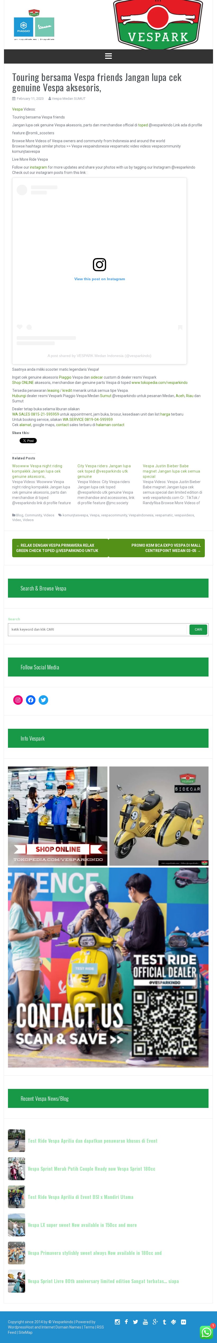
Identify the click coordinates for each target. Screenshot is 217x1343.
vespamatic (164, 515)
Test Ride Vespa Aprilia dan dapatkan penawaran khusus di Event (92, 1140)
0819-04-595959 (99, 419)
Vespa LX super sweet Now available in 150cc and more (82, 1224)
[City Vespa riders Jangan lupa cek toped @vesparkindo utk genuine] (110, 484)
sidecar (97, 377)
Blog (19, 515)
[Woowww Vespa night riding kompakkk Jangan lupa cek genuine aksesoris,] (45, 484)
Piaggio (65, 377)
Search (14, 619)
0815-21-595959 (45, 414)
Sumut (105, 396)
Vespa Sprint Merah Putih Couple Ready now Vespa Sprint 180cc (91, 1168)
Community (33, 515)
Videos (48, 515)
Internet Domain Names (61, 1327)
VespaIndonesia (141, 515)
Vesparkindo (62, 1322)
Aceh (180, 396)
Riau (189, 396)
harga (165, 414)
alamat (25, 425)
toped (143, 125)
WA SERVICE (73, 419)
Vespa (17, 109)
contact (62, 425)
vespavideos (184, 515)
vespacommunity (114, 515)
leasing (53, 390)
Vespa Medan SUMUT (68, 99)
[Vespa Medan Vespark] (34, 24)
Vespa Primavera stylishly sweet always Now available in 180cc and (95, 1252)
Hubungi (19, 396)
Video (16, 520)
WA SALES (21, 414)
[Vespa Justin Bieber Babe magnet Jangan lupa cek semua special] (175, 484)
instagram (38, 167)
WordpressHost (21, 1327)
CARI (198, 629)
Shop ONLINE (23, 382)
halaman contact (110, 425)
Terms (89, 1327)
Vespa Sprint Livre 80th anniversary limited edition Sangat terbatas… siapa (103, 1281)
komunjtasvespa (75, 515)
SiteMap (26, 1332)
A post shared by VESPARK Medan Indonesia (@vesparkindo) (99, 356)
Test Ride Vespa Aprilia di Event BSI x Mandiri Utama (80, 1196)
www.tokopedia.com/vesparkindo (160, 382)
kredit (67, 390)
